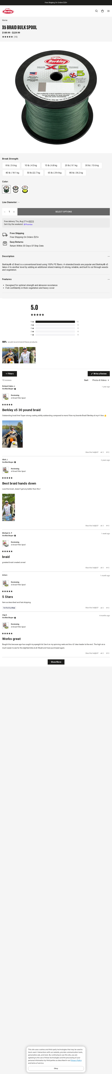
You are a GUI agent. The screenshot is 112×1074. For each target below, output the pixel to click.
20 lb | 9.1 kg (71, 165)
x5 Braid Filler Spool (18, 398)
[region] (19, 355)
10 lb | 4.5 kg (31, 165)
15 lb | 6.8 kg (51, 165)
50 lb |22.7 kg (33, 172)
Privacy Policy (76, 1060)
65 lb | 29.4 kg (54, 172)
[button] (9, 36)
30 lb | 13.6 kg (92, 165)
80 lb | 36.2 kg (76, 172)
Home (4, 20)
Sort (86, 380)
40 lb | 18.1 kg (12, 172)
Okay (56, 1068)
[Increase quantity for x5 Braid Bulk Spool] (14, 211)
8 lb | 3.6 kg (11, 165)
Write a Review (101, 374)
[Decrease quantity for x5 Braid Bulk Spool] (4, 211)
